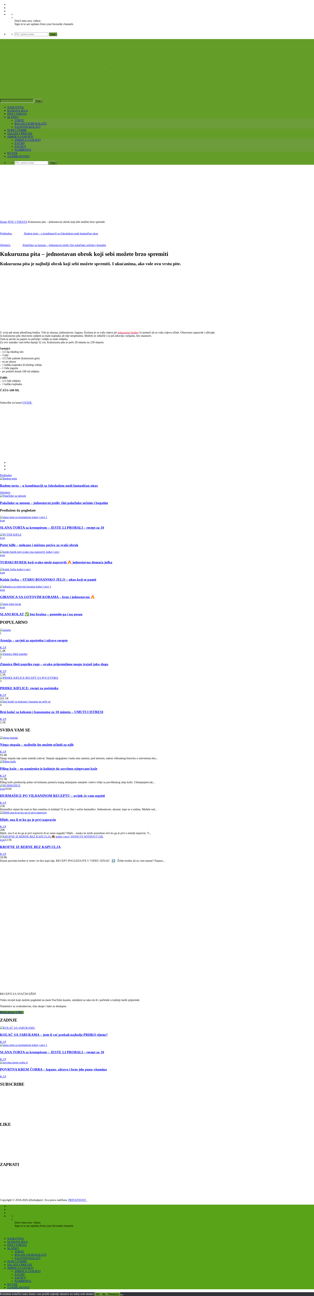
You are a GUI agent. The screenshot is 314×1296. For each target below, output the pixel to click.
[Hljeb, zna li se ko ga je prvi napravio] (23, 812)
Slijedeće (5, 492)
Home (3, 221)
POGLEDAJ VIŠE (12, 1012)
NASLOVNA (15, 107)
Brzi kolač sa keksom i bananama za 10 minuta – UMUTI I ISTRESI (51, 712)
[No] (121, 1294)
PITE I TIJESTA (17, 113)
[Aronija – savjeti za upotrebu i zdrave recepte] (5, 630)
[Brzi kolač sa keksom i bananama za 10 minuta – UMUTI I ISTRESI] (25, 701)
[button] (29, 299)
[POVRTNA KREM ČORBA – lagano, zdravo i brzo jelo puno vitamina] (14, 1062)
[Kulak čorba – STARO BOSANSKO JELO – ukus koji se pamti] (15, 569)
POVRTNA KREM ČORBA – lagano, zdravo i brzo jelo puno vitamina (53, 1069)
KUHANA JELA (17, 110)
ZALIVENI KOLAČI (27, 126)
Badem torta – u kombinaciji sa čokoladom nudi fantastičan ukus (49, 486)
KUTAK (12, 153)
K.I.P (3, 647)
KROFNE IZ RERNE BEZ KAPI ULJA (30, 847)
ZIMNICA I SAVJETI (20, 136)
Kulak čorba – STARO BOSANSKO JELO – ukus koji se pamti (48, 579)
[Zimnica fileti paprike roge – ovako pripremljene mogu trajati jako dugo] (13, 654)
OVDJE (27, 402)
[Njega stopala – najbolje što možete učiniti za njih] (9, 737)
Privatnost (113, 1294)
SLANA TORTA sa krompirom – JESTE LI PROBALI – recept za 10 (52, 527)
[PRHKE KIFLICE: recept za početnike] (29, 677)
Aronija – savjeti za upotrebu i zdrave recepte (34, 640)
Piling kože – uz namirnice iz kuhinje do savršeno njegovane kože (48, 769)
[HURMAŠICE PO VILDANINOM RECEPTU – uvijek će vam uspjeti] (10, 785)
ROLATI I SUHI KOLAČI (30, 123)
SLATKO (13, 117)
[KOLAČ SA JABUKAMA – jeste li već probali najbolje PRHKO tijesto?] (17, 1027)
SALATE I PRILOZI (19, 133)
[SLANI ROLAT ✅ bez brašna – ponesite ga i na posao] (10, 604)
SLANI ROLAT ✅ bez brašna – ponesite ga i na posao (41, 614)
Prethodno (6, 475)
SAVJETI (20, 146)
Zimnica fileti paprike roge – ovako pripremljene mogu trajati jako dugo (54, 664)
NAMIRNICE (23, 149)
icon (2, 520)
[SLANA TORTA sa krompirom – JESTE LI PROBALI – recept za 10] (23, 517)
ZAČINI (20, 143)
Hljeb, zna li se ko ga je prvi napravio (28, 820)
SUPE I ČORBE (17, 130)
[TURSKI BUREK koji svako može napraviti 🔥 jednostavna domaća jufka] (29, 551)
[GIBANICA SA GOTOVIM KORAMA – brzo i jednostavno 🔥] (25, 586)
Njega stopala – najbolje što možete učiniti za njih (37, 745)
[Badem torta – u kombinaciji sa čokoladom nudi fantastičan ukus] (8, 478)
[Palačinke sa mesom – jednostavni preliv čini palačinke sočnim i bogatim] (13, 495)
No (103, 1294)
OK (98, 1294)
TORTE (19, 120)
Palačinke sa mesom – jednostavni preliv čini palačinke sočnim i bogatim (54, 503)
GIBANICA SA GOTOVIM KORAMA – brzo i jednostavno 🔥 (47, 597)
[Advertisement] (157, 193)
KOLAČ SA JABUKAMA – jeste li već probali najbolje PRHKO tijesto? (54, 1035)
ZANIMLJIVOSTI (18, 156)
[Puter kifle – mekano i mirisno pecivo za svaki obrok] (10, 534)
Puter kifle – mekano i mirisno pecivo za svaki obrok (39, 545)
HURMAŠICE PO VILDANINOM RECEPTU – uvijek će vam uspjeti (52, 796)
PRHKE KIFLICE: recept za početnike (29, 688)
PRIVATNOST (78, 1200)
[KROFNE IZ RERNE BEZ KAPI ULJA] (51, 836)
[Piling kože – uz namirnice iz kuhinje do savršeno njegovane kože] (8, 761)
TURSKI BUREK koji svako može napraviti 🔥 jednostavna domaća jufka (56, 562)
